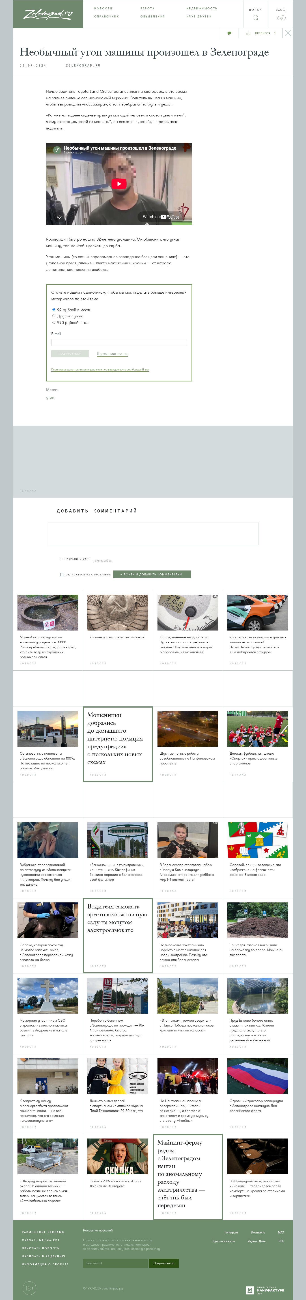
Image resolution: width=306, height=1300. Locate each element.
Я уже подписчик (112, 353)
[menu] (153, 12)
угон (50, 397)
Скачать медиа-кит (41, 1240)
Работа (147, 8)
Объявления (152, 16)
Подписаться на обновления (87, 574)
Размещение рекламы (43, 1232)
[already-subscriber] (112, 353)
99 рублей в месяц (74, 309)
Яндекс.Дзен (257, 1241)
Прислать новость (41, 1248)
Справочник (106, 16)
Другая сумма (70, 316)
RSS (281, 1241)
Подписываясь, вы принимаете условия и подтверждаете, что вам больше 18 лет (100, 369)
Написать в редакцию (44, 1256)
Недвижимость (202, 8)
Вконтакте (258, 1232)
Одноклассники (223, 1241)
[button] (70, 353)
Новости (103, 8)
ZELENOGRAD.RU (83, 65)
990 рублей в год (72, 322)
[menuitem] (106, 8)
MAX (281, 1232)
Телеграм (231, 1232)
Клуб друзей (199, 16)
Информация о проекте (45, 1264)
